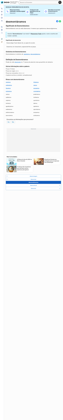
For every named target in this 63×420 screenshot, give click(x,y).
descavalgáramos (35, 54)
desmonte (33, 188)
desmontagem (33, 176)
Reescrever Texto (36, 34)
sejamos (8, 82)
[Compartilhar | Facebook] (57, 21)
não (13, 122)
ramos (35, 85)
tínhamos (36, 82)
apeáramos (27, 54)
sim (9, 122)
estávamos (9, 85)
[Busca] (59, 2)
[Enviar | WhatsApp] (60, 21)
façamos (8, 88)
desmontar (18, 62)
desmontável (33, 185)
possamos (36, 88)
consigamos (36, 91)
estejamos (9, 91)
